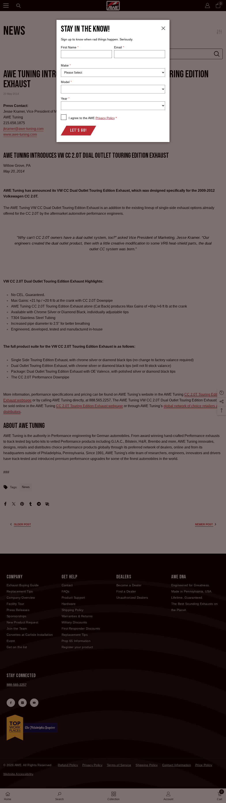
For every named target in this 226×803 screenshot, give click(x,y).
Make (66, 65)
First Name (69, 47)
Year (65, 98)
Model (66, 82)
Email (119, 47)
